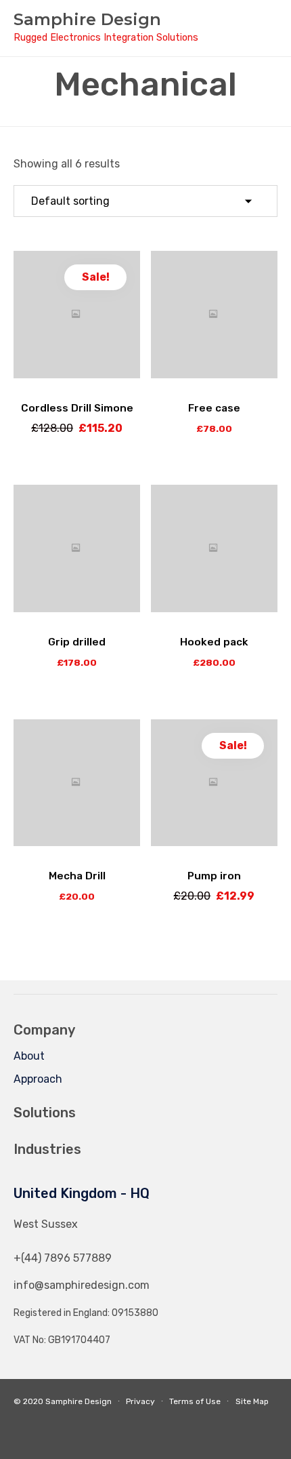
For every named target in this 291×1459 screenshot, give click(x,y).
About (29, 1056)
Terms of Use (195, 1401)
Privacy (140, 1401)
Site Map (252, 1401)
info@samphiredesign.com (82, 1285)
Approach (38, 1079)
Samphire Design (87, 19)
